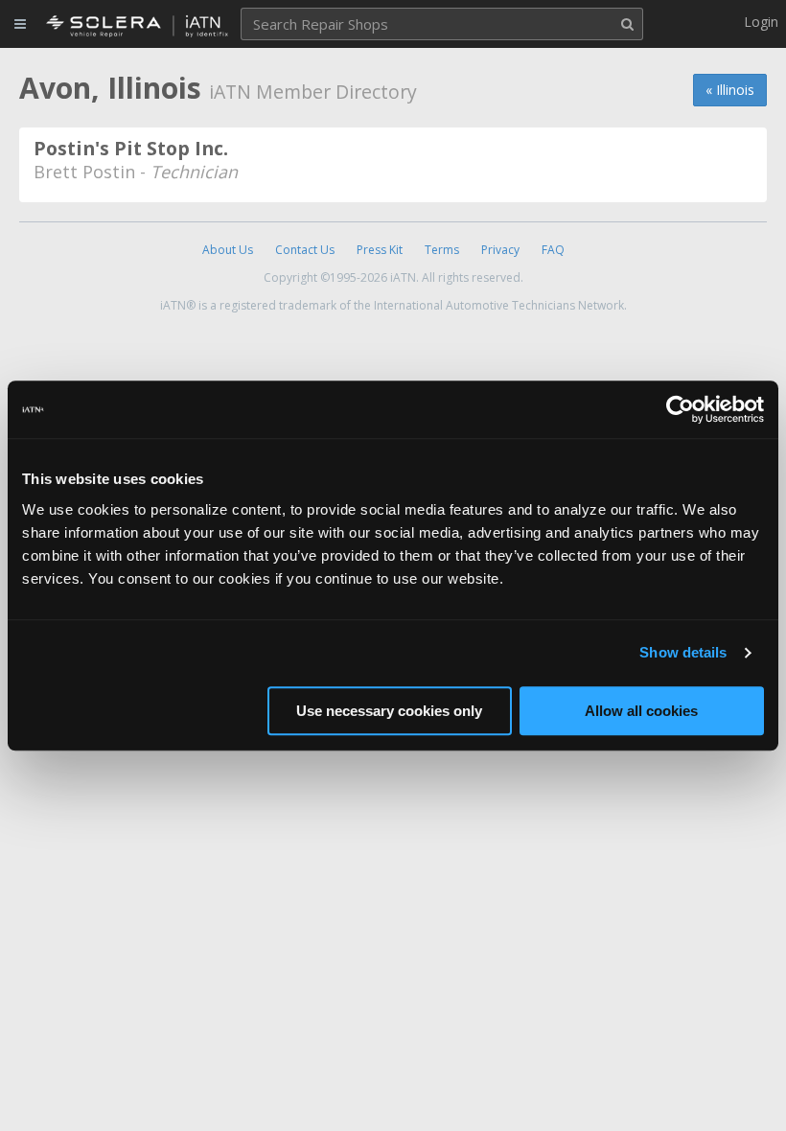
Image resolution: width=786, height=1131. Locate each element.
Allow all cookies (641, 711)
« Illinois (729, 90)
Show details (683, 652)
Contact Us (305, 250)
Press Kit (380, 250)
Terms (442, 250)
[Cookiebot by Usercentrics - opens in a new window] (680, 409)
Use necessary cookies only (389, 711)
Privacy (500, 250)
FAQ (553, 250)
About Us (227, 250)
